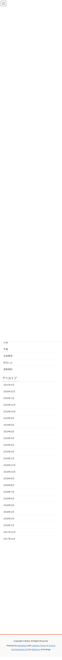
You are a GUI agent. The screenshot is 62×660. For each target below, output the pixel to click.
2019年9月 (8, 418)
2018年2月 (8, 518)
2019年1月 (8, 458)
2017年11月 (9, 539)
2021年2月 (8, 385)
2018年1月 (8, 525)
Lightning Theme (38, 646)
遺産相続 (7, 369)
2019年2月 (8, 451)
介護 (5, 342)
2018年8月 (8, 485)
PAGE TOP (57, 637)
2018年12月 (9, 465)
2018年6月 (8, 498)
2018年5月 (8, 505)
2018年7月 (8, 492)
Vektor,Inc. (36, 649)
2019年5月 (8, 431)
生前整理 (7, 356)
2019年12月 (9, 405)
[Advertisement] (31, 593)
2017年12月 (9, 532)
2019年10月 (9, 411)
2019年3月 (8, 445)
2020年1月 (8, 398)
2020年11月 (9, 391)
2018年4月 (8, 512)
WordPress (22, 646)
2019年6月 (8, 425)
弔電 (5, 349)
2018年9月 (8, 478)
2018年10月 (9, 472)
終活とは (7, 362)
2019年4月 (8, 438)
